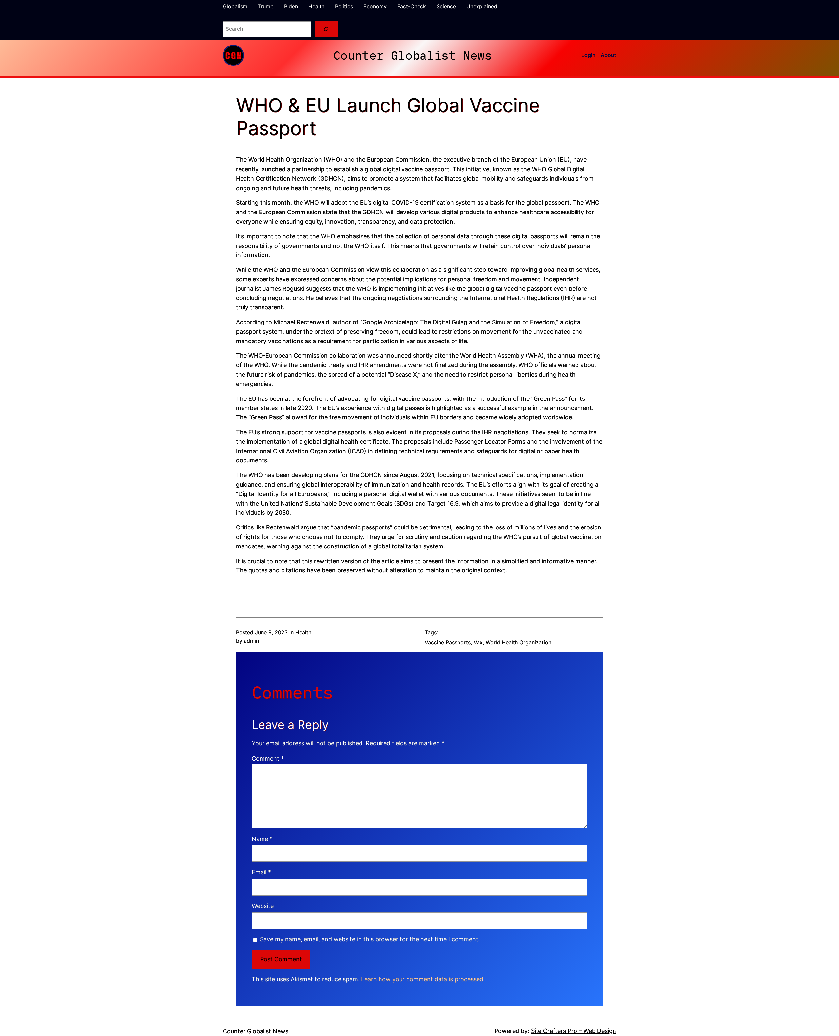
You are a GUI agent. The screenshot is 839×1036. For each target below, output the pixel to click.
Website (263, 905)
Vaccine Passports (448, 642)
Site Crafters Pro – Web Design (573, 1030)
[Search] (326, 29)
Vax (478, 642)
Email (261, 872)
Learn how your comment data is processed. (423, 979)
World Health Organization (518, 642)
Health (303, 632)
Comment (268, 758)
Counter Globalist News (412, 55)
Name (262, 838)
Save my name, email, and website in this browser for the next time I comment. (370, 939)
